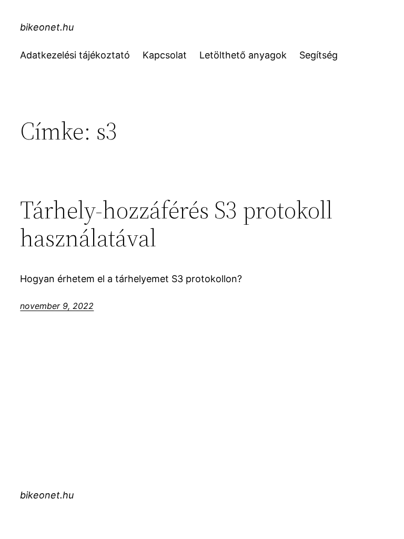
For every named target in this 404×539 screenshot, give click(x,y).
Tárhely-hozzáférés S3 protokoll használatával (176, 224)
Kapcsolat (165, 55)
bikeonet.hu (47, 27)
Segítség (318, 55)
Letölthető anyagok (243, 55)
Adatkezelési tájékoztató (75, 55)
